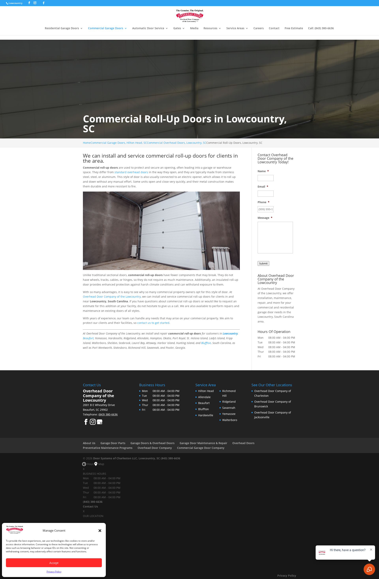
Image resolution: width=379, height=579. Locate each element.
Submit (263, 263)
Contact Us (90, 506)
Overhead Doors (243, 443)
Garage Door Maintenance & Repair (203, 443)
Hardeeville (205, 415)
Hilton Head (206, 391)
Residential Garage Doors (62, 28)
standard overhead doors (131, 172)
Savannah (228, 408)
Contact (274, 28)
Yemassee (228, 414)
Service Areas (235, 28)
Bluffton (206, 343)
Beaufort (88, 338)
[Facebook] (43, 3)
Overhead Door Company (155, 448)
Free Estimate (294, 28)
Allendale (204, 397)
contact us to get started (153, 323)
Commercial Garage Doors (105, 28)
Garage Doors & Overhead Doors (152, 443)
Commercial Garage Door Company (200, 448)
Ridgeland (229, 401)
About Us (89, 443)
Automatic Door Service (148, 28)
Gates (177, 28)
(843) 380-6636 (170, 458)
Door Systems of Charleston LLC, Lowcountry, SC (126, 458)
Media (194, 28)
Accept (53, 563)
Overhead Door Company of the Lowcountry (112, 296)
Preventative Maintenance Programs (107, 448)
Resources (210, 28)
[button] (100, 531)
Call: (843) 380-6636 (321, 28)
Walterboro (229, 420)
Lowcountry (16, 3)
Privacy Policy (54, 571)
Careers (258, 28)
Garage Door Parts (112, 443)
